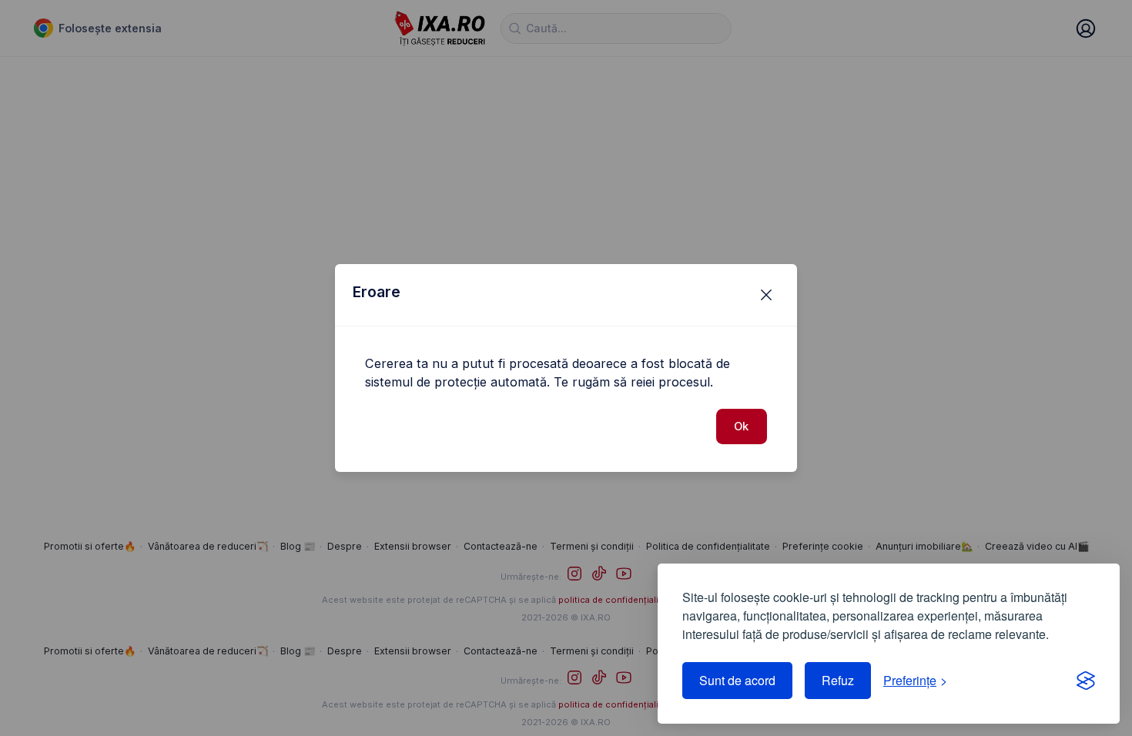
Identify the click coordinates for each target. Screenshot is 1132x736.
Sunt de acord (737, 680)
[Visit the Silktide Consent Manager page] (1086, 680)
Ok (741, 426)
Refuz (838, 680)
